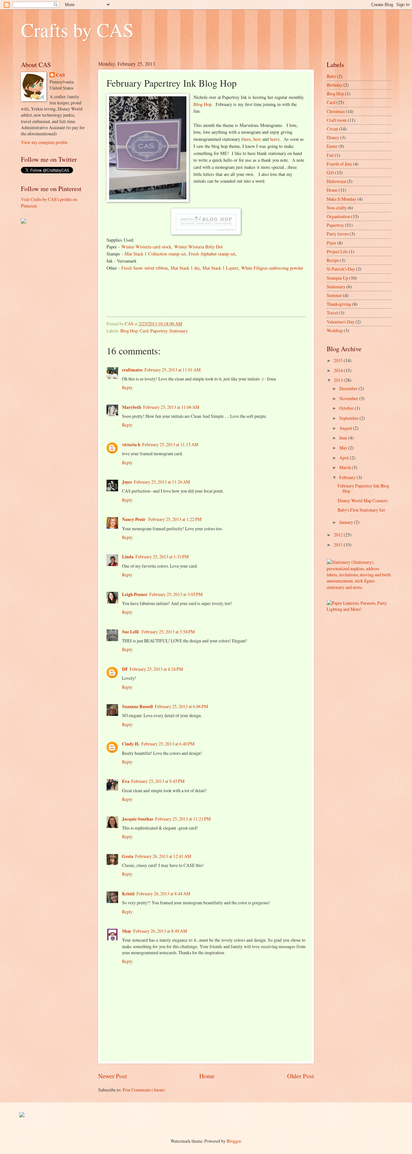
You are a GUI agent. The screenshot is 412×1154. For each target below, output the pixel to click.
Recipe (333, 260)
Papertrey (158, 331)
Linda (128, 556)
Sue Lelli (131, 632)
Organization (338, 216)
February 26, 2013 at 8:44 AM (163, 893)
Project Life (337, 251)
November (349, 398)
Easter (332, 146)
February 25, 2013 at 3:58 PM (168, 632)
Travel (332, 313)
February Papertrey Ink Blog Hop (363, 488)
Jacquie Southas (137, 819)
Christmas (336, 111)
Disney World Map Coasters (363, 500)
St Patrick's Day (341, 269)
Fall (330, 155)
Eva (125, 781)
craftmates (132, 370)
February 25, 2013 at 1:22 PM (174, 519)
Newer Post (112, 1076)
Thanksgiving (339, 304)
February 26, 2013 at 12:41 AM (163, 856)
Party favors (338, 234)
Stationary (178, 331)
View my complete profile (44, 142)
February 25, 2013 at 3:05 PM (175, 594)
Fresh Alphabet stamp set (212, 254)
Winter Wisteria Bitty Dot (198, 247)
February (348, 477)
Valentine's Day (340, 322)
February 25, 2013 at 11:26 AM (162, 482)
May (343, 448)
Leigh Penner (134, 594)
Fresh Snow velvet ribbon (144, 268)
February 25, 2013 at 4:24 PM (156, 669)
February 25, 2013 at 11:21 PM (183, 819)
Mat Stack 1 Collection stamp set (155, 254)
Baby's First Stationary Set (361, 510)
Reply (127, 387)
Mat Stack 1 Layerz (220, 268)
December (349, 388)
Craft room (337, 120)
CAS (60, 75)
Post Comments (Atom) (144, 1090)
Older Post (300, 1076)
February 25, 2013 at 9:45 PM (157, 781)
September (349, 418)
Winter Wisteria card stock (146, 247)
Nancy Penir (134, 519)
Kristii (128, 893)
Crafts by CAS (77, 30)
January (346, 522)
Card (144, 331)
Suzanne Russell (137, 706)
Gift (330, 172)
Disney (333, 137)
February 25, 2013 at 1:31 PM (162, 556)
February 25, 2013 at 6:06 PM (181, 706)
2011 (339, 545)
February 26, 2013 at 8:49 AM (160, 931)
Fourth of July (339, 164)
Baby (331, 76)
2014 (339, 370)
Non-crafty (337, 208)
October (347, 408)
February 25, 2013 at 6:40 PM (167, 744)
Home (207, 1076)
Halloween (336, 181)
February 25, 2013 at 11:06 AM (171, 407)
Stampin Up (337, 278)
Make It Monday (341, 199)
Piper (331, 243)
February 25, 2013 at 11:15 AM (170, 444)
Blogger (234, 1141)
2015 (339, 360)
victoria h (131, 444)
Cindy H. (130, 744)
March (345, 467)
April (344, 458)
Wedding (335, 330)
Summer (334, 295)
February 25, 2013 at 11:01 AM (173, 370)
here (247, 139)
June (343, 438)
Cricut (332, 129)
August (346, 428)
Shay (126, 931)
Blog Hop (202, 104)
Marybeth (131, 407)
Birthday (334, 85)
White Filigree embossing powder (272, 268)
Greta (127, 856)
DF (125, 669)
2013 (339, 380)
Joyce (127, 482)
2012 (339, 535)
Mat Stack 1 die (185, 268)
